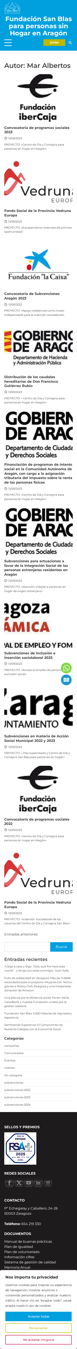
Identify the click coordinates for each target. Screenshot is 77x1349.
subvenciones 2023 (17, 1097)
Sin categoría (13, 1075)
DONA (54, 42)
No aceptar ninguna (38, 1340)
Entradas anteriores (21, 934)
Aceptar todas (38, 1316)
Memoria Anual (17, 1267)
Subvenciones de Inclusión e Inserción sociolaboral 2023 (29, 655)
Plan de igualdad (18, 1247)
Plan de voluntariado (22, 1252)
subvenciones (13, 1082)
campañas (11, 1045)
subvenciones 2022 (17, 1090)
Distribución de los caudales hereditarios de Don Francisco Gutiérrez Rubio (31, 381)
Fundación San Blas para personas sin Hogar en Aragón (38, 26)
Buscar (61, 947)
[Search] (70, 42)
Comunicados (14, 1053)
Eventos (9, 1060)
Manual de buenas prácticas (28, 1241)
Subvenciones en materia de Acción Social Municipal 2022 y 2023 (36, 738)
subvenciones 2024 (17, 1104)
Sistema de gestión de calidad (30, 1262)
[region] (38, 1309)
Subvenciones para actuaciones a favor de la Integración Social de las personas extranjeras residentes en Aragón (36, 568)
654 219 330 (31, 1224)
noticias (9, 1067)
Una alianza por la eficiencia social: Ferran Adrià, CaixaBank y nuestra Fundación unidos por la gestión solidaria (37, 1001)
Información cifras (19, 1257)
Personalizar (38, 1328)
